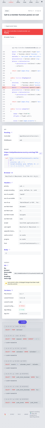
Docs (19, 414)
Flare (33, 413)
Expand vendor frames (11, 26)
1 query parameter (11, 342)
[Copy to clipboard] (39, 136)
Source (12, 414)
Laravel (26, 414)
